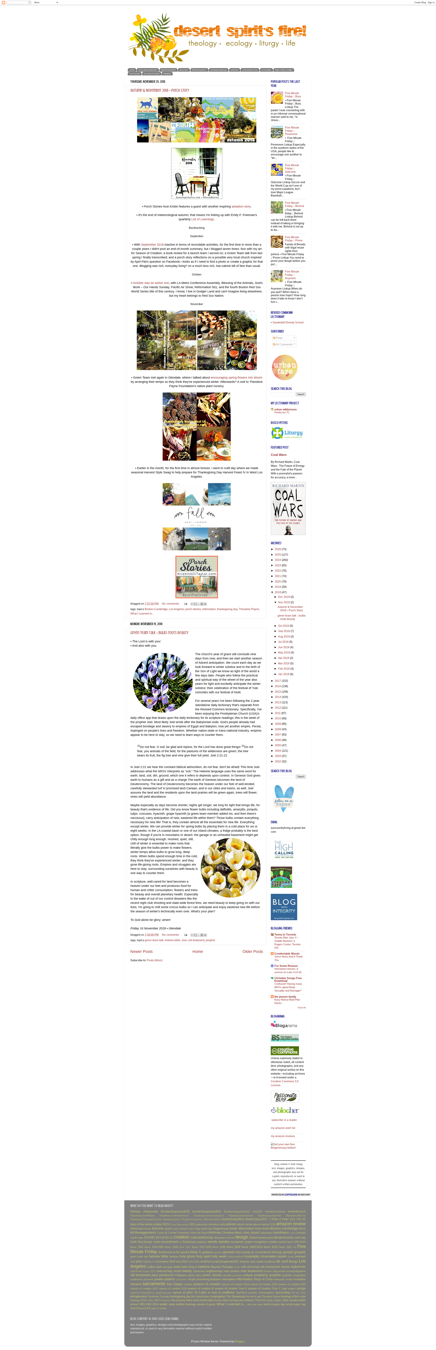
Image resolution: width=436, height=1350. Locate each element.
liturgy (293, 1261)
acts (222, 1224)
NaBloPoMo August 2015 (142, 1271)
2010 (278, 718)
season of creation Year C (264, 1288)
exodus (272, 1241)
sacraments (154, 1283)
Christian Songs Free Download (288, 979)
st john (188, 1292)
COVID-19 (151, 1237)
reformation (209, 609)
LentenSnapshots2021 (225, 1261)
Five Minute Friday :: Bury (293, 95)
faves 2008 (218, 1247)
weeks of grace (206, 1304)
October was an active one (151, 283)
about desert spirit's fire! (147, 70)
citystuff (254, 1232)
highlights (167, 74)
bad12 (191, 1228)
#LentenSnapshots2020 (175, 1211)
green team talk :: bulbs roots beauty (159, 632)
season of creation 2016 (292, 1284)
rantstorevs (181, 1279)
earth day (300, 1237)
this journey (178, 1300)
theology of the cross (293, 1296)
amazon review (291, 1223)
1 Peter (273, 1219)
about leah (184, 70)
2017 (278, 680)
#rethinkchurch (297, 1211)
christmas (214, 1232)
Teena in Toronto (285, 934)
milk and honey (250, 1266)
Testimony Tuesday (158, 1296)
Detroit (253, 1237)
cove (292, 1233)
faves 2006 (171, 1247)
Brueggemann (145, 1232)
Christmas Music (232, 1232)
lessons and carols (251, 1261)
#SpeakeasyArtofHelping (142, 1215)
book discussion (242, 1228)
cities (246, 1232)
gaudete (218, 1252)
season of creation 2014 (235, 1284)
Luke (151, 1266)
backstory (234, 70)
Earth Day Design (141, 1241)
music (285, 1266)
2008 (278, 729)
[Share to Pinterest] (205, 604)
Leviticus (269, 1261)
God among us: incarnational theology (259, 1252)
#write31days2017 (199, 70)
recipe (192, 1279)
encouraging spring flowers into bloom (236, 377)
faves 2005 (136, 1247)
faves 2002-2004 (296, 1242)
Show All (302, 1007)
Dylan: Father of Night (283, 70)
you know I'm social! (151, 74)
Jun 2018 (284, 647)
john (139, 1261)
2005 (278, 745)
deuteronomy (283, 1237)
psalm (158, 1279)
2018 (278, 592)
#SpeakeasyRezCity (296, 1215)
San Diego (174, 1284)
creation (181, 1237)
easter (157, 1241)
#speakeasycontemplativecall (174, 1215)
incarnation (268, 1256)
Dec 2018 (284, 596)
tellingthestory (138, 1296)
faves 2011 (285, 1247)
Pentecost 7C (282, 412)
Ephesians (189, 1241)
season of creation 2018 (173, 1288)
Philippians (181, 1275)
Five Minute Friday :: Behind (294, 204)
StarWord (241, 1292)
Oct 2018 (284, 625)
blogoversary (221, 1228)
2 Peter (284, 1219)
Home (197, 951)
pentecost (166, 1275)
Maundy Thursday (222, 1266)
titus (225, 1300)
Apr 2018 (284, 657)
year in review (158, 1308)
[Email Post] (185, 603)
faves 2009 (233, 1246)
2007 (278, 734)
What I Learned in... (142, 613)
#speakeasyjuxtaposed (269, 1215)
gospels (300, 1252)
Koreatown (162, 1261)
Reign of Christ (263, 1279)
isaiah (282, 1256)
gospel (288, 1252)
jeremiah (300, 1256)
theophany (165, 1300)
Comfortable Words (287, 953)
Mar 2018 (284, 663)
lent (172, 1261)
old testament (196, 940)
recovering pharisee (209, 1279)
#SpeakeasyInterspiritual (241, 1215)
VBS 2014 (152, 1304)
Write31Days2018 (140, 1308)
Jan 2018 (284, 674)
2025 (278, 554)
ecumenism (170, 1241)
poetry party (194, 1275)
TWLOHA (260, 1300)
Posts (279, 337)
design (241, 1237)
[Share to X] (198, 604)
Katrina (147, 1261)
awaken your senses (176, 1228)
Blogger (239, 1341)
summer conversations (261, 1292)
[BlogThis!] (195, 604)
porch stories (193, 609)
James (290, 1256)
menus (237, 1267)
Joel (184, 940)
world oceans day (274, 1304)
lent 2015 (194, 1261)
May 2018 (284, 652)
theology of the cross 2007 (145, 1300)
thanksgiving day (227, 609)
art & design (266, 70)
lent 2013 (182, 1261)
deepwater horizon (224, 1237)
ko (153, 1261)
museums (273, 1266)
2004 (278, 750)
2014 (278, 696)
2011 (278, 713)
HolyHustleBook (236, 1256)
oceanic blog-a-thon (274, 1271)
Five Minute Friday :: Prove (293, 239)
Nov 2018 (284, 602)
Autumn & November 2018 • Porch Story (159, 90)
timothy (218, 1300)
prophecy (261, 1275)
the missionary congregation (208, 1296)
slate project (289, 1288)
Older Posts (253, 951)
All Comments (284, 344)
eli (181, 1242)
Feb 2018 (284, 668)
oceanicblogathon (296, 1271)
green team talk (154, 940)
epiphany (202, 1242)
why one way (254, 1304)
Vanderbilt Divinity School (288, 322)
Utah (285, 1300)
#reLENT (258, 1211)
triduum (249, 1300)
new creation (232, 1271)
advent (231, 1224)
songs (301, 1288)
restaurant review (283, 1279)
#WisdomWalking (212, 1219)
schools (187, 1284)
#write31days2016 (168, 70)
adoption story (241, 206)
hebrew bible (172, 940)
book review (262, 1228)
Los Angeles (176, 609)
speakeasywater (163, 1292)
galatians (207, 1252)
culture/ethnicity (201, 1237)
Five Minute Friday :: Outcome (292, 168)
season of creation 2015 (263, 1284)
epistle (212, 1241)
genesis (229, 1252)
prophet (210, 940)
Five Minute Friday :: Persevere (292, 131)
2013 (278, 702)
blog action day (203, 1228)
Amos (147, 1228)
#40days (135, 1211)
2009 (278, 723)
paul (155, 1275)
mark (159, 1266)
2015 (278, 691)
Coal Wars (279, 455)
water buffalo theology (182, 1304)
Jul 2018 (283, 641)
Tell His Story (298, 1292)
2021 (278, 576)
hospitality (252, 1256)
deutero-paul (265, 1237)
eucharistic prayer (242, 1241)
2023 (278, 565)
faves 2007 (185, 1247)
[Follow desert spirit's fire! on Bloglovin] (284, 813)
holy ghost (187, 1256)
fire (294, 1247)
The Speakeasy (235, 1296)
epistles (224, 1241)
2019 (278, 586)
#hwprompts (150, 1211)
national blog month (169, 1271)
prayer (248, 1275)
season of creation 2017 (144, 1288)
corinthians (281, 1232)
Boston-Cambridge (156, 609)
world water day (296, 1304)
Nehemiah (199, 1271)
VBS (142, 1304)
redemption (228, 1279)
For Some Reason (286, 965)
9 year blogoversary (179, 1224)
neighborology (214, 1271)
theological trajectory (219, 70)
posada (227, 1275)
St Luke (200, 1292)
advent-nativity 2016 (264, 1224)
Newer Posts (141, 951)
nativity (187, 1271)
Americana (136, 1228)
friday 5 (195, 1252)
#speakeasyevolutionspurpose (209, 1215)
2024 (278, 559)
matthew (203, 1266)
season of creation (207, 1284)
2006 (278, 739)
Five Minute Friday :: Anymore (292, 275)
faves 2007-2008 (201, 1247)
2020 (278, 581)
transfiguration (237, 1300)
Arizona (157, 1228)
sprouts (177, 1292)
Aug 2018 (284, 636)
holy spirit (203, 1256)
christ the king (198, 1232)
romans (135, 1284)
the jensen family (285, 996)
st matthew (226, 1292)
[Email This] (192, 604)
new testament (251, 1271)
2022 (278, 570)
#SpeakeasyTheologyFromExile (146, 1219)
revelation (300, 1279)
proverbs (148, 1279)
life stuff (282, 1261)
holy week (219, 1256)
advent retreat (244, 1224)
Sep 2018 (284, 631)
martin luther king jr (185, 1266)
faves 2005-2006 (154, 1247)
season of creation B (201, 1288)
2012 (278, 707)
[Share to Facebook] (202, 604)
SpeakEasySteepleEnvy (142, 1292)
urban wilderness (285, 409)
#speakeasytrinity (171, 1219)
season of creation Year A (231, 1288)
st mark (212, 1292)
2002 (278, 761)
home (132, 70)
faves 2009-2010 (252, 1246)
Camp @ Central (166, 1232)
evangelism (260, 1241)
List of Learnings (202, 219)
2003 (278, 755)
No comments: (171, 603)
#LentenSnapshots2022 (237, 1211)
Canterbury (183, 1232)
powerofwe (237, 1275)
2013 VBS (295, 1219)
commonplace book (250, 70)
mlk (263, 1266)
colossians (266, 1232)
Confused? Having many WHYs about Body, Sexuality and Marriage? (288, 987)
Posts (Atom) (154, 960)
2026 (278, 549)
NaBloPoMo (298, 1266)
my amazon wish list (283, 1127)
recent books (134, 74)
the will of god (253, 1296)
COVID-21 (166, 1237)
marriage (167, 1267)
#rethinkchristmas (275, 1211)
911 (192, 1224)
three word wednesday (200, 1300)
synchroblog (282, 1292)
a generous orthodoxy (207, 1224)
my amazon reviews (283, 1136)
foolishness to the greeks (174, 1252)
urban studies (274, 1300)
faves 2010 (271, 1246)
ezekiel (282, 1242)
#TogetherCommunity (191, 1219)
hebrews (174, 1256)
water (164, 1304)
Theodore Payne (249, 609)
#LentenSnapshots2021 (206, 1211)
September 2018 (152, 244)
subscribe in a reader (284, 1119)
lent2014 (205, 1261)
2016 (278, 686)
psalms (169, 1279)
